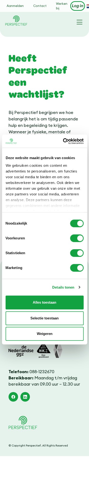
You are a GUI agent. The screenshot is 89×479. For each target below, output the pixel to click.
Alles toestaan (44, 302)
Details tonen (63, 287)
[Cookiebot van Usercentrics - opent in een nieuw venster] (63, 141)
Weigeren (44, 334)
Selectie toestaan (44, 318)
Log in (77, 6)
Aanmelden (15, 6)
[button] (13, 397)
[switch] (77, 238)
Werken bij (61, 6)
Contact (40, 6)
